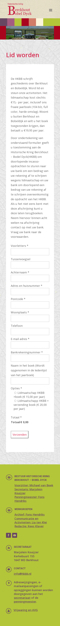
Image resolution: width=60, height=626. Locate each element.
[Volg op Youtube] (14, 535)
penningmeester (25, 601)
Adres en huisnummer (26, 286)
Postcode (18, 299)
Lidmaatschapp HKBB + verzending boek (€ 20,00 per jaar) (31, 405)
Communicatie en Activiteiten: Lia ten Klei (30, 520)
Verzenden (20, 434)
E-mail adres (20, 339)
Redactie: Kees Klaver (29, 526)
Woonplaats (20, 312)
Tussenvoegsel (20, 259)
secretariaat (22, 598)
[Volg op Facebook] (8, 535)
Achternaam (20, 272)
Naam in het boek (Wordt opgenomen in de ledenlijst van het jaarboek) (29, 370)
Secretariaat (23, 546)
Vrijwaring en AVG (26, 610)
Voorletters (19, 246)
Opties (16, 388)
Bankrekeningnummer (27, 352)
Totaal (16, 417)
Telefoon (17, 326)
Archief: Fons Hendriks (29, 514)
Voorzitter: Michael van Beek (33, 485)
